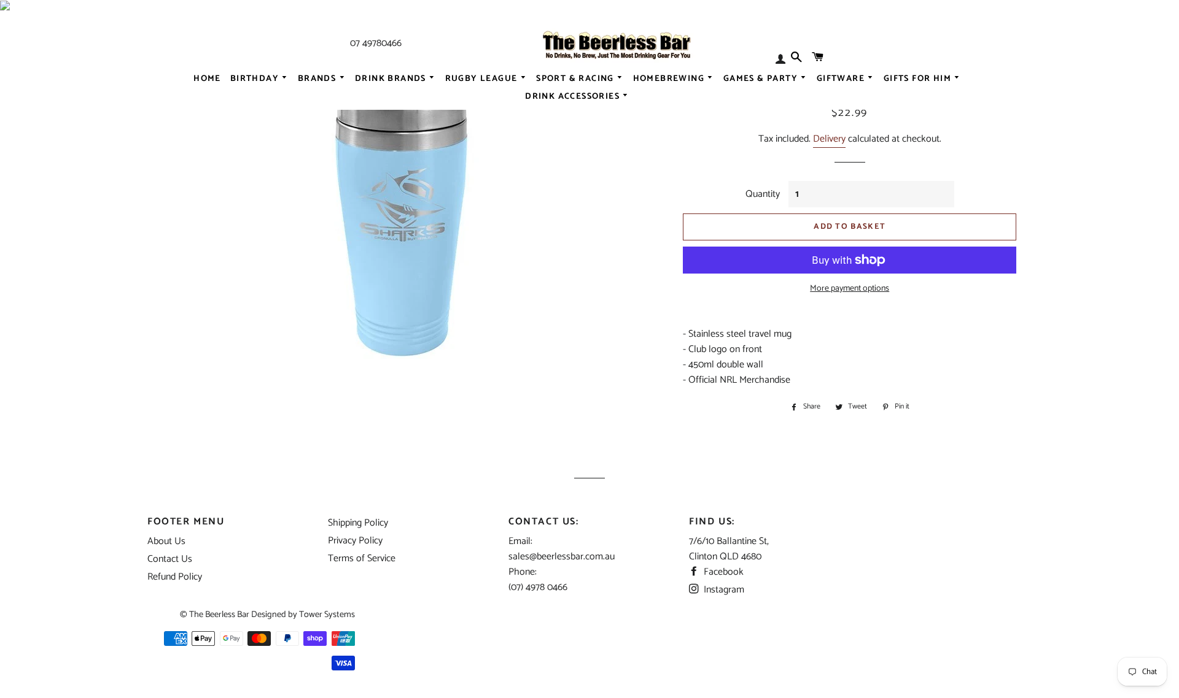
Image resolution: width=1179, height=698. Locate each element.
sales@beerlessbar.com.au (561, 556)
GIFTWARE (842, 78)
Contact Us (169, 559)
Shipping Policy (358, 523)
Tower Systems (327, 614)
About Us (166, 541)
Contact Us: (543, 521)
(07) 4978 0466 (537, 587)
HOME (207, 78)
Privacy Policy (355, 540)
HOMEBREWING (670, 78)
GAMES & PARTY (762, 78)
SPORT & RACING (576, 78)
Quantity (762, 194)
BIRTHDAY (256, 78)
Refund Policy (174, 577)
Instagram (722, 589)
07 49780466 (376, 43)
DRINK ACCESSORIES (573, 97)
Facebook (722, 572)
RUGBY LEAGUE (482, 78)
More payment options (849, 289)
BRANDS (318, 78)
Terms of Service (361, 558)
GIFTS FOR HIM (919, 78)
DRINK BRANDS (392, 78)
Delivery (829, 139)
